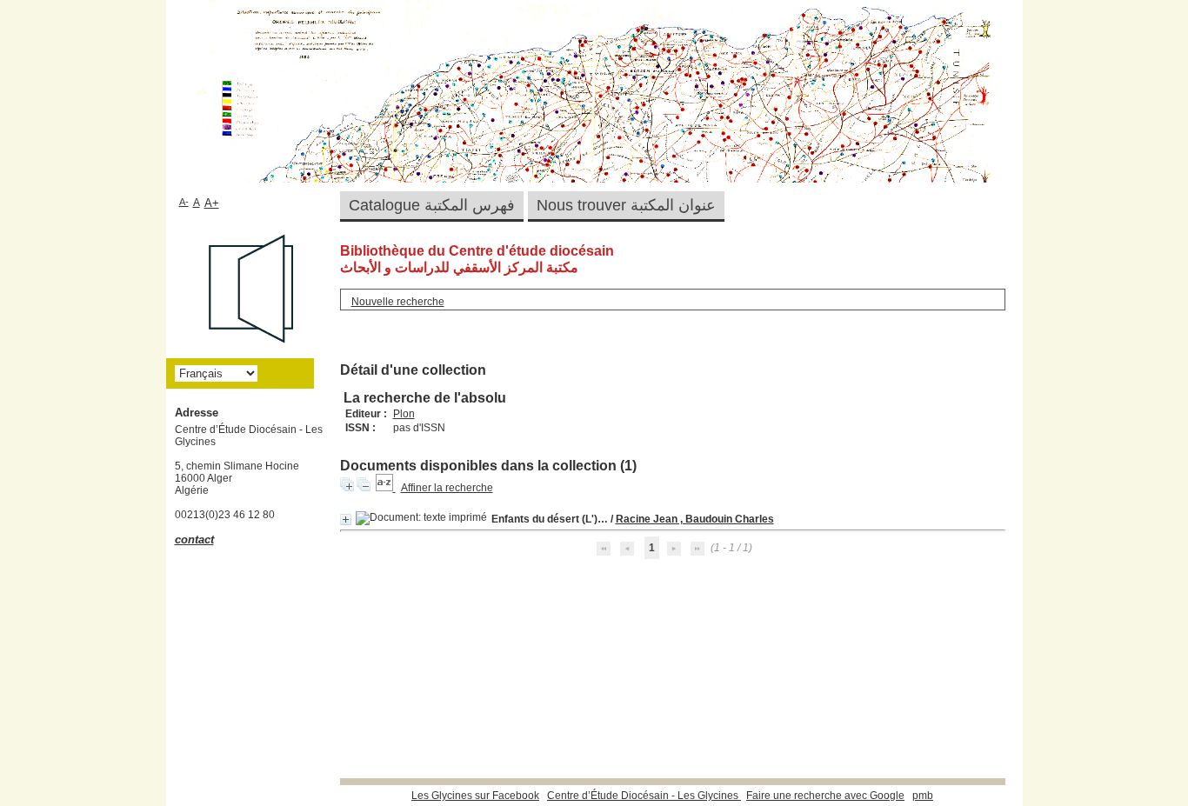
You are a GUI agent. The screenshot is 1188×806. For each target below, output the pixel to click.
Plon (404, 414)
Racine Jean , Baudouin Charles (695, 519)
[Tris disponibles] (386, 488)
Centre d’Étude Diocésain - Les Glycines (644, 795)
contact (194, 539)
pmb (922, 795)
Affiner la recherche (447, 488)
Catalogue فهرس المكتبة (432, 205)
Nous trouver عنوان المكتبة (626, 205)
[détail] (345, 519)
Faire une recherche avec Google (825, 795)
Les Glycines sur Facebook (475, 795)
